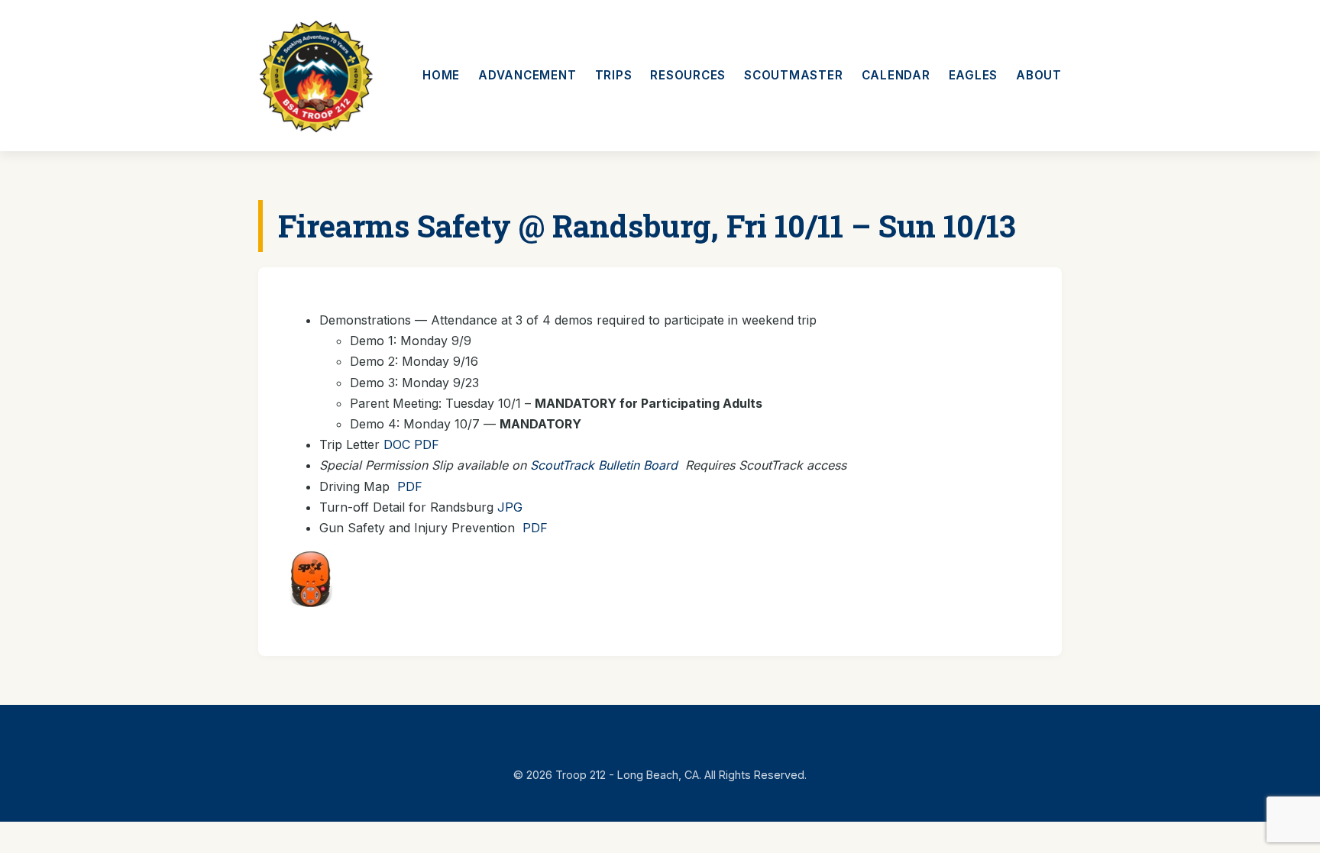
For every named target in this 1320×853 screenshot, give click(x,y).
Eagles (973, 75)
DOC (396, 444)
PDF (426, 444)
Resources (688, 75)
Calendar (896, 75)
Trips (613, 75)
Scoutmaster (793, 75)
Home (441, 75)
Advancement (527, 75)
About (1039, 75)
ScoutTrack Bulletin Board (604, 465)
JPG (509, 507)
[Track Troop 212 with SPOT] (310, 602)
